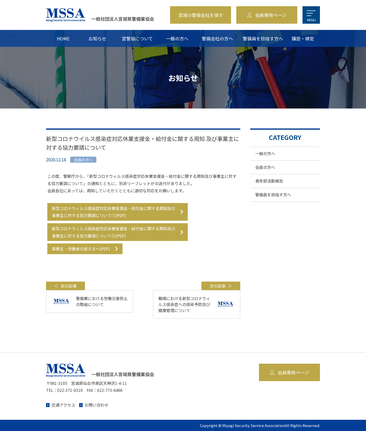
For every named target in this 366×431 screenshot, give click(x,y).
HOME (63, 38)
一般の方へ (177, 38)
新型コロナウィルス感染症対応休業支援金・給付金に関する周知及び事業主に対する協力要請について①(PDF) (113, 211)
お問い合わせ (97, 405)
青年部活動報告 (269, 181)
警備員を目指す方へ (263, 38)
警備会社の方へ (217, 38)
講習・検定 (303, 38)
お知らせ (97, 38)
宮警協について (137, 38)
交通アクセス (63, 405)
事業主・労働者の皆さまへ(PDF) (81, 249)
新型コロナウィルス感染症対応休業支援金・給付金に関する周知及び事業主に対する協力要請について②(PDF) (113, 232)
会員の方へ (265, 167)
